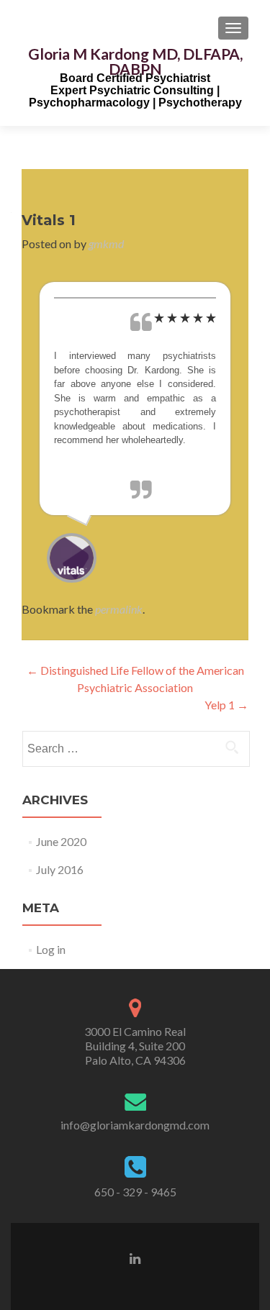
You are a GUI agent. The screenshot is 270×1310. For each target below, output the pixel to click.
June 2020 (61, 841)
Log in (51, 949)
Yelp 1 (226, 704)
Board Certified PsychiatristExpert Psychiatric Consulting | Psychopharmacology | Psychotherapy (135, 90)
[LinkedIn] (135, 1257)
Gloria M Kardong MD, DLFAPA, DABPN (135, 61)
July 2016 (60, 869)
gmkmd (106, 243)
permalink (119, 609)
